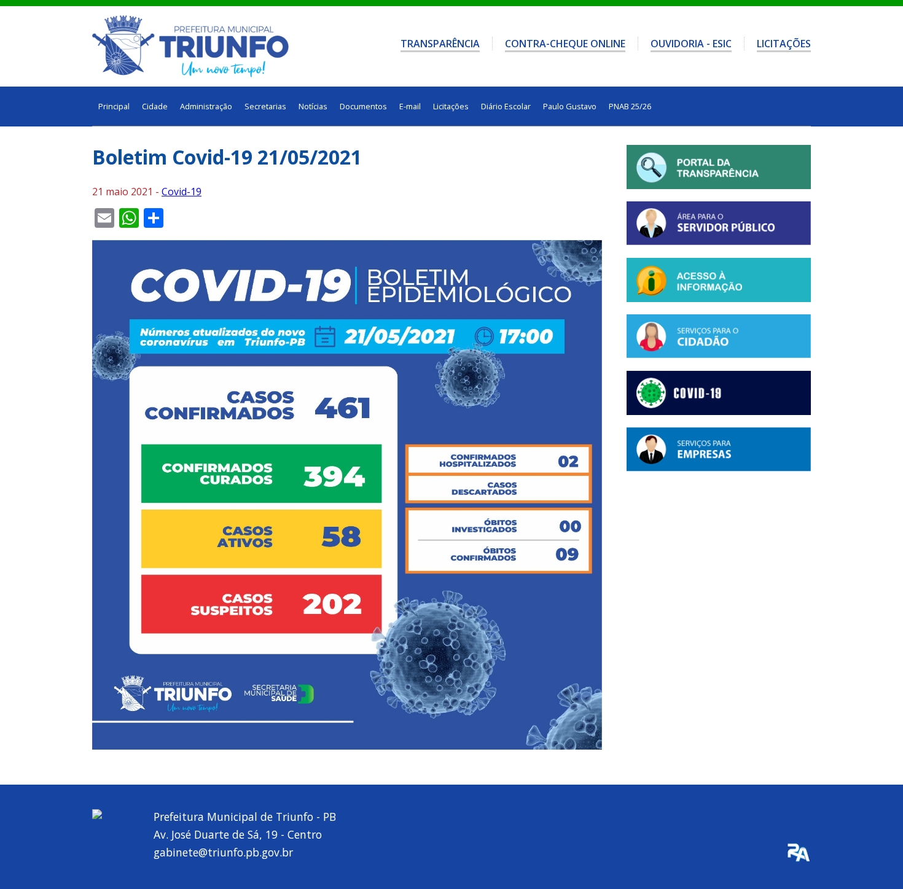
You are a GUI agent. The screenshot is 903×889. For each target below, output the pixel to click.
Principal (114, 106)
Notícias (313, 106)
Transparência (440, 43)
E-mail (410, 106)
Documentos (363, 106)
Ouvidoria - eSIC (691, 43)
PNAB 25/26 (630, 106)
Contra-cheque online (565, 43)
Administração (206, 106)
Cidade (155, 106)
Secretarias (265, 106)
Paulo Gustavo (569, 106)
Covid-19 (181, 191)
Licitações (784, 43)
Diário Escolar (506, 106)
